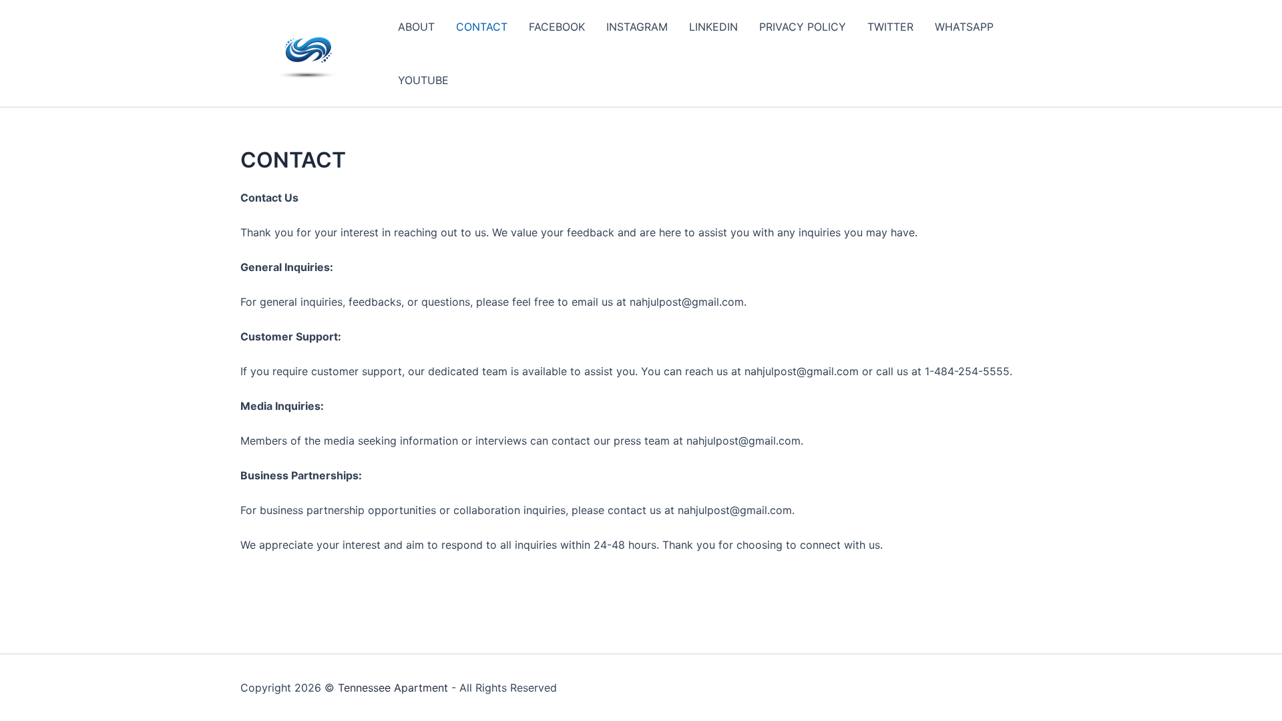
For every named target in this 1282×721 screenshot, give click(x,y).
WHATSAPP (964, 26)
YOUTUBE (423, 80)
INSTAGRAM (637, 26)
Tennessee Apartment (393, 687)
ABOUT (416, 26)
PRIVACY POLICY (802, 26)
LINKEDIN (713, 26)
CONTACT (481, 26)
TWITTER (890, 26)
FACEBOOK (557, 26)
